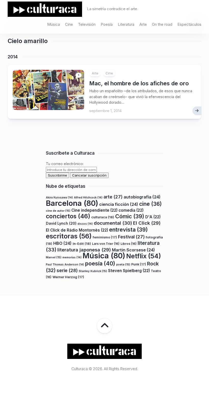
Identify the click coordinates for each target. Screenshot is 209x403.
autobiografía (142, 196)
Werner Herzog (68, 277)
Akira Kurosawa (59, 197)
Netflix (143, 256)
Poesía (107, 24)
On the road (162, 24)
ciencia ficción (118, 204)
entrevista (128, 229)
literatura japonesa (84, 249)
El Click (147, 223)
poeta (123, 264)
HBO (62, 243)
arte (113, 196)
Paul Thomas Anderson (65, 264)
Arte (143, 24)
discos (85, 223)
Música (53, 24)
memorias (72, 257)
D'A (153, 216)
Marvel (53, 257)
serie (67, 270)
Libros (129, 244)
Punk (138, 264)
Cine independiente (94, 210)
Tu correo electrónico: (65, 164)
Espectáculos (189, 24)
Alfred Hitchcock (88, 197)
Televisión (87, 24)
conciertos (68, 216)
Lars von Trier (106, 244)
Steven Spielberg (129, 270)
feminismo (105, 237)
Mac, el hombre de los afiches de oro (139, 83)
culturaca (102, 217)
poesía (100, 263)
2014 (13, 56)
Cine (69, 24)
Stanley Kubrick (93, 271)
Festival (131, 236)
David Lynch (61, 223)
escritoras (69, 236)
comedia (131, 210)
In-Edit (82, 243)
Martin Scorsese (133, 249)
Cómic (129, 216)
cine (150, 204)
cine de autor (58, 210)
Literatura (126, 24)
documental (113, 223)
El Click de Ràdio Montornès (77, 230)
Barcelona (72, 203)
